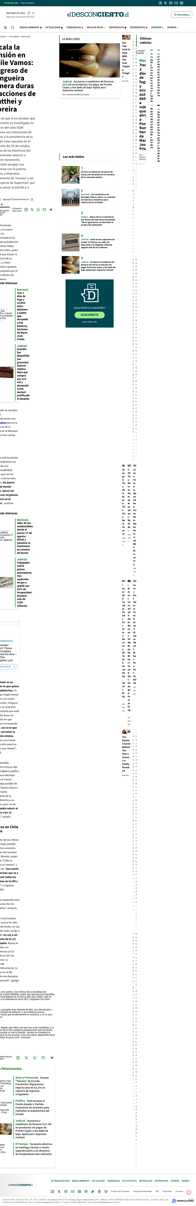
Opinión (156, 27)
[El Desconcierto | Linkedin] (181, 3)
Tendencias (73, 27)
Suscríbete (89, 315)
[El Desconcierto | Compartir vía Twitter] (32, 209)
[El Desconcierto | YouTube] (176, 3)
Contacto (179, 1191)
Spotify (86, 1191)
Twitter (59, 1191)
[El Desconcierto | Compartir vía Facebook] (26, 209)
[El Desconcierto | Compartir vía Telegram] (50, 209)
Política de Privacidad (120, 1191)
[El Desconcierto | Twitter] (165, 3)
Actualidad (52, 27)
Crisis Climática (27, 3)
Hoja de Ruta (95, 27)
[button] (181, 15)
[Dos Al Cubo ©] (183, 1202)
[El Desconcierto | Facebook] (160, 3)
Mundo (171, 27)
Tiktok (92, 1191)
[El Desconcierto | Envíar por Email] (44, 209)
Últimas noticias (60, 1181)
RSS (157, 1191)
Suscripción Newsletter (142, 1191)
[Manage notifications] (188, 1192)
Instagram (65, 1191)
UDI (14, 939)
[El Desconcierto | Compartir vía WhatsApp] (38, 209)
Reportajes (116, 27)
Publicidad (167, 1191)
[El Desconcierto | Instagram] (170, 3)
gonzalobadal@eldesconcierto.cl (106, 1202)
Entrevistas (137, 27)
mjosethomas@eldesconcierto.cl (47, 1202)
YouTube (72, 1191)
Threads (99, 1191)
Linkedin (79, 1191)
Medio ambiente (29, 27)
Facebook (52, 1191)
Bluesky (106, 1191)
